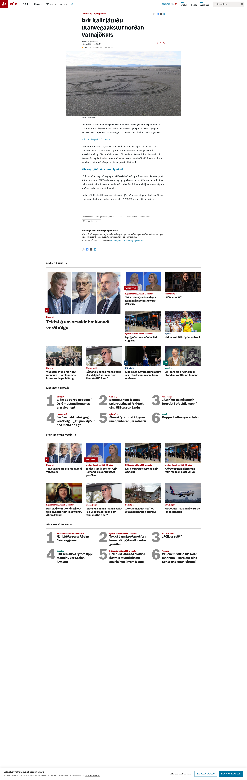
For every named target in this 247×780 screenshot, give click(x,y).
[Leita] (242, 4)
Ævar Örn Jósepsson (90, 42)
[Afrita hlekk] (154, 13)
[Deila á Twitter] (161, 13)
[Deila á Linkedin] (164, 13)
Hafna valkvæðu (206, 774)
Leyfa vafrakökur (230, 774)
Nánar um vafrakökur (92, 775)
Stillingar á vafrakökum (180, 774)
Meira (62, 4)
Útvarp (37, 4)
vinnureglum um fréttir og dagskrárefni (127, 240)
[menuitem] (30, 4)
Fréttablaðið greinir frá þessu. (96, 139)
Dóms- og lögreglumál (94, 14)
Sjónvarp (50, 4)
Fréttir (26, 4)
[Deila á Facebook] (158, 13)
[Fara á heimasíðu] (10, 4)
